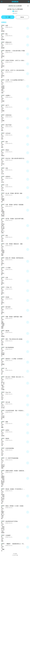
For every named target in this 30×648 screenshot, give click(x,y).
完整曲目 (3, 22)
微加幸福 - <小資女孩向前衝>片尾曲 (15, 50)
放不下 (7, 105)
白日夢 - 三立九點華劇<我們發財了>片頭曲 (17, 80)
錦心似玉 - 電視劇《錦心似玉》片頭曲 (16, 377)
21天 (7, 185)
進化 (7, 235)
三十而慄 (8, 267)
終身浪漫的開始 (10, 448)
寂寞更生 (8, 176)
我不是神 (8, 307)
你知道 (7, 297)
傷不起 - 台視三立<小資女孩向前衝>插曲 (16, 70)
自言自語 (8, 133)
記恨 (7, 277)
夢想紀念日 (9, 42)
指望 (7, 25)
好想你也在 (9, 115)
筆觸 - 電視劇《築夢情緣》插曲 (14, 316)
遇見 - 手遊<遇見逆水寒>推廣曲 (14, 339)
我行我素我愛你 (10, 347)
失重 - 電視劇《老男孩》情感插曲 (14, 204)
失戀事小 (8, 95)
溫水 (7, 141)
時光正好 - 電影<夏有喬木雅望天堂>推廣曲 (17, 158)
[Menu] (2, 1)
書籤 (7, 422)
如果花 (7, 430)
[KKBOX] (15, 1)
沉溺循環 (8, 535)
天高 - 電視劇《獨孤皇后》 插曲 (14, 244)
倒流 (7, 168)
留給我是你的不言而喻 (12, 521)
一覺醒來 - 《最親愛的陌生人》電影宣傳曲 (17, 544)
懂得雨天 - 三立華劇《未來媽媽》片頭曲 (16, 359)
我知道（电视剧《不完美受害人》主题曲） (17, 489)
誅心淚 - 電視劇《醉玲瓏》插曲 (14, 193)
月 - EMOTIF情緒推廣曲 (12, 458)
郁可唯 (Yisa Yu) (9, 27)
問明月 (7, 150)
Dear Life (8, 392)
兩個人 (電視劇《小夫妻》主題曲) (15, 506)
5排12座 (8, 402)
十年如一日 (9, 287)
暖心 (7, 34)
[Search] (28, 1)
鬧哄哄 (7, 438)
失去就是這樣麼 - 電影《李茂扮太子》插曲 (17, 410)
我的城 (7, 330)
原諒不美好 (9, 125)
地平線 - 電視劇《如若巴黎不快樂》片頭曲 (17, 218)
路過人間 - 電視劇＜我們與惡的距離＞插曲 (17, 258)
